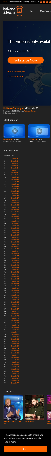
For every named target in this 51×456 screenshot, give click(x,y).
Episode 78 (15, 334)
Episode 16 (15, 191)
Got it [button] (25, 449)
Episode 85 (15, 351)
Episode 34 (15, 233)
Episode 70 (15, 316)
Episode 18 (15, 196)
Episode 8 (14, 172)
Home (32, 11)
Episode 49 (15, 267)
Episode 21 (15, 203)
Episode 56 (15, 283)
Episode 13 (15, 184)
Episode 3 (14, 163)
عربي (5, 1)
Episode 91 (15, 364)
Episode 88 (15, 357)
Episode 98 (15, 381)
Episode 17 (15, 193)
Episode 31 (15, 226)
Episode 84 (15, 348)
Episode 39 (15, 244)
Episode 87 (15, 355)
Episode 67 (15, 309)
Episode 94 (15, 371)
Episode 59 (15, 290)
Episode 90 (15, 362)
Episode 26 (15, 214)
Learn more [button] (10, 442)
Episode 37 (15, 240)
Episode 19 (15, 198)
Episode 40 (15, 246)
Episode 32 (15, 228)
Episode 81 (15, 341)
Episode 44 (15, 256)
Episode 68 (15, 311)
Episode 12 (15, 182)
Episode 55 (15, 281)
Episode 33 (15, 230)
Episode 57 (15, 286)
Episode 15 (15, 189)
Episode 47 (15, 263)
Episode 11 (15, 179)
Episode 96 (15, 376)
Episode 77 (15, 332)
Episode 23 (15, 207)
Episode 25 (15, 212)
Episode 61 (15, 295)
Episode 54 (15, 279)
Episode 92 (15, 367)
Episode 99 (15, 383)
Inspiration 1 (30, 421)
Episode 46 (15, 260)
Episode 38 (8, 139)
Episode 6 (14, 168)
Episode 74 (15, 325)
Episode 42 (15, 251)
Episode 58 (15, 288)
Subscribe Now (25, 60)
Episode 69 (15, 314)
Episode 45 (15, 258)
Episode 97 (15, 378)
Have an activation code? (16, 71)
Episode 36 (15, 237)
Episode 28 (15, 219)
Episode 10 (15, 177)
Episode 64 (15, 302)
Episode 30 (15, 223)
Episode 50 (15, 270)
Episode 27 (15, 216)
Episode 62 (15, 297)
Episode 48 (15, 265)
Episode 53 (15, 277)
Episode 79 (15, 337)
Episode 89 (15, 360)
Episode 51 (15, 272)
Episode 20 (15, 200)
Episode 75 (15, 327)
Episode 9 (14, 175)
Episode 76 (15, 330)
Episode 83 (15, 346)
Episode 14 (15, 186)
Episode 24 (32, 139)
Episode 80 (15, 339)
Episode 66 (15, 307)
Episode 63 (15, 300)
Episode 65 (15, 304)
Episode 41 (15, 249)
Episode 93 (15, 369)
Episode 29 (15, 221)
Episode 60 (15, 293)
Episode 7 (14, 170)
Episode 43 (15, 253)
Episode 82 (15, 344)
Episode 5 (14, 166)
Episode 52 (15, 274)
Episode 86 (15, 353)
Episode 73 (15, 323)
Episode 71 (15, 318)
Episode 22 (15, 205)
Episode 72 (15, 320)
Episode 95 (15, 374)
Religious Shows (30, 111)
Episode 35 (15, 235)
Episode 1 (14, 159)
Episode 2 (14, 161)
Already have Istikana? (15, 76)
